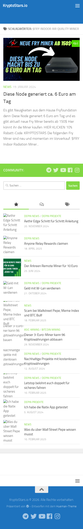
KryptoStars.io (15, 5)
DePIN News (31, 216)
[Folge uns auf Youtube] (63, 170)
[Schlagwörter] (67, 204)
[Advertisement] (43, 16)
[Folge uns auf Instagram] (77, 170)
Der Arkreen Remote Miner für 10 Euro (51, 266)
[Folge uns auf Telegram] (48, 170)
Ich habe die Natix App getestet (46, 407)
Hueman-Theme (66, 506)
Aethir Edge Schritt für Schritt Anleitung (51, 221)
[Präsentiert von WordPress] (27, 506)
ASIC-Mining (31, 329)
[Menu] (77, 5)
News (7, 87)
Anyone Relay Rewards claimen (46, 244)
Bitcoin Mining (51, 329)
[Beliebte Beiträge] (16, 204)
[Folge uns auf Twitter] (55, 170)
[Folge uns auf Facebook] (70, 170)
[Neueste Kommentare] (41, 204)
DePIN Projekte (51, 216)
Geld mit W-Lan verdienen (42, 288)
